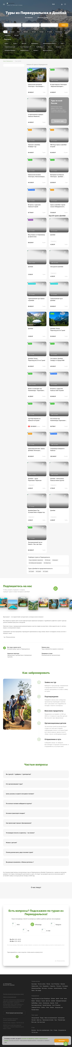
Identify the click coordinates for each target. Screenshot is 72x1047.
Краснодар (34, 983)
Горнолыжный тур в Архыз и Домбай (36, 299)
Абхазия (53, 998)
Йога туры (34, 1022)
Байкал (33, 1000)
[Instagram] (36, 604)
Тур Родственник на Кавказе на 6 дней (34, 419)
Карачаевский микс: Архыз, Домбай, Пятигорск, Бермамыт (36, 449)
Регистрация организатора (14, 1013)
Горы (55, 1020)
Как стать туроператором (43, 1030)
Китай (56, 1003)
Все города (38, 990)
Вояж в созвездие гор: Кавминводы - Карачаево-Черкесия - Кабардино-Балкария (36, 389)
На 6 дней (38, 571)
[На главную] (14, 4)
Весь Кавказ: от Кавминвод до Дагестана (36, 235)
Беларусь (38, 1000)
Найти (63, 25)
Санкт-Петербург (55, 983)
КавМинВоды (35, 1003)
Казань (65, 988)
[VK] (44, 588)
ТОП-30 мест (35, 1032)
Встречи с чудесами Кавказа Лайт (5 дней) (57, 389)
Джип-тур (39, 1020)
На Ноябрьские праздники (35, 562)
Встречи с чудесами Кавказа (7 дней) (34, 205)
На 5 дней (31, 571)
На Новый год (47, 562)
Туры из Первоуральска (8, 61)
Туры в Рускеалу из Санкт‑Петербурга (41, 998)
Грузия (43, 1000)
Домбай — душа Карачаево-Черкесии (34, 479)
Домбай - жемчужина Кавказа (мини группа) (57, 479)
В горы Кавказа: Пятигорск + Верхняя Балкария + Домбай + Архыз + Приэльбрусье (58, 85)
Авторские (55, 560)
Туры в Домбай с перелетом (36, 560)
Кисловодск (65, 986)
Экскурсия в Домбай (56, 266)
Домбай (52, 234)
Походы (42, 1017)
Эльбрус (52, 1007)
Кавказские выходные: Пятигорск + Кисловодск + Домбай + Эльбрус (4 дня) (36, 85)
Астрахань (50, 988)
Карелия (52, 1003)
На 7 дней (45, 571)
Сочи (40, 986)
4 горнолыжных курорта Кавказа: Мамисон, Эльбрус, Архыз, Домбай (35, 115)
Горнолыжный (61, 1017)
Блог (51, 1030)
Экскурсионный (35, 1017)
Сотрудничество (62, 1030)
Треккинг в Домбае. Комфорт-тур (34, 145)
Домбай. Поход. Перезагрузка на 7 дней (57, 329)
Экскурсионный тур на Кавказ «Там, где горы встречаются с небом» (35, 543)
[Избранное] (65, 4)
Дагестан (48, 1000)
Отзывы (55, 1030)
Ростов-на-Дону (41, 983)
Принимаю (62, 1040)
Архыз (65, 998)
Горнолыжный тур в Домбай (56, 299)
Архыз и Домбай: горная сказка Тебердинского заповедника (57, 205)
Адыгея (57, 998)
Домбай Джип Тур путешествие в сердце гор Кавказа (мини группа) (36, 511)
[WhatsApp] (17, 956)
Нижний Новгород (58, 988)
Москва (48, 983)
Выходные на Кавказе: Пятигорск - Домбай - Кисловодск (57, 175)
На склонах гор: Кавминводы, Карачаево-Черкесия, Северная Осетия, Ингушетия (58, 419)
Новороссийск (35, 986)
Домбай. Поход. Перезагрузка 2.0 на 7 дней (36, 359)
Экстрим (34, 1020)
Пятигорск (58, 986)
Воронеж (63, 983)
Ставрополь (52, 986)
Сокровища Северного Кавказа (57, 449)
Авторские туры (59, 1007)
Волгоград (44, 988)
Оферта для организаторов (9, 997)
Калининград (46, 1003)
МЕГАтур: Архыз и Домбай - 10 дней (58, 145)
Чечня (47, 1007)
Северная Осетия (36, 1007)
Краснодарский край (36, 1005)
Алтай (61, 998)
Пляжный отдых (61, 1020)
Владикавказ (46, 986)
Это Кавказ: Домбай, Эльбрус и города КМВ (57, 359)
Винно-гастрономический (51, 1017)
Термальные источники (47, 1020)
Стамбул (43, 1007)
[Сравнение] (61, 4)
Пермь (33, 990)
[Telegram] (13, 956)
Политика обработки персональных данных (13, 994)
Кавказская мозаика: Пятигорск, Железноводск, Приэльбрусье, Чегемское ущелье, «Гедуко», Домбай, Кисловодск (36, 175)
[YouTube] (67, 588)
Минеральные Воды (36, 988)
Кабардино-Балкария (61, 1000)
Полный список (35, 1009)
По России (47, 560)
